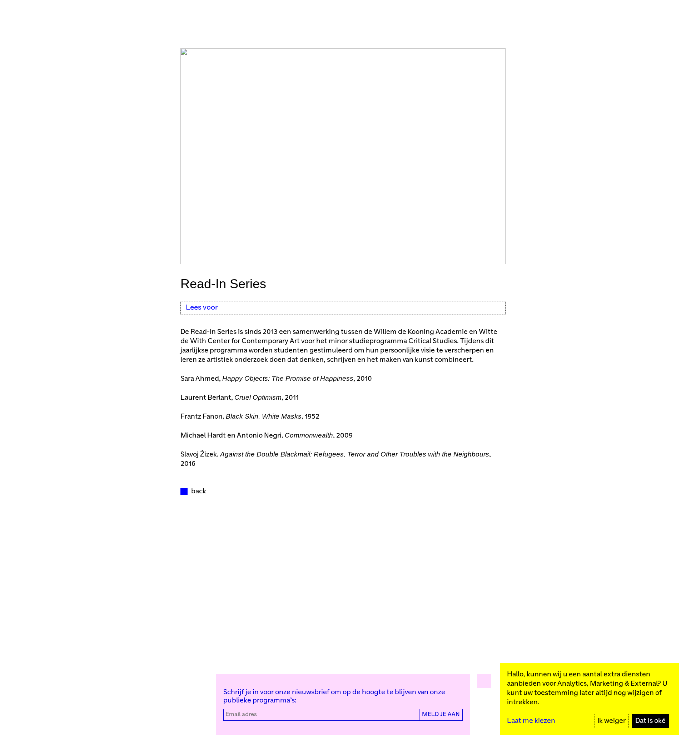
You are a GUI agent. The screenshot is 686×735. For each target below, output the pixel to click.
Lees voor (202, 307)
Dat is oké (650, 720)
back (198, 491)
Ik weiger (611, 720)
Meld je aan (441, 714)
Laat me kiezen (531, 720)
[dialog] (589, 699)
